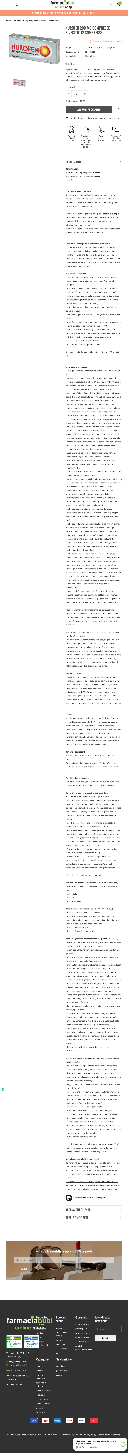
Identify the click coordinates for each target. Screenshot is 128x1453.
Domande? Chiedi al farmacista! (116, 138)
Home (8, 21)
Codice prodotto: (73, 52)
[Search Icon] (17, 4)
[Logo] (63, 4)
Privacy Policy (90, 1435)
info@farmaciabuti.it (17, 1362)
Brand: (68, 48)
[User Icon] (110, 4)
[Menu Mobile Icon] (8, 4)
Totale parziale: (72, 101)
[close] (117, 12)
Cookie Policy (104, 1435)
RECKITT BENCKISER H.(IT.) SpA (100, 48)
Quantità (70, 87)
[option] (34, 49)
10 (71, 118)
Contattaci (115, 1435)
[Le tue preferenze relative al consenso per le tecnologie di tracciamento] (3, 1090)
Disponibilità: (71, 56)
